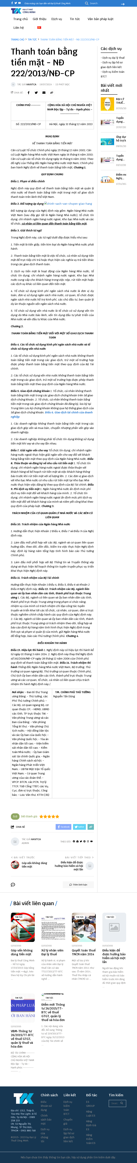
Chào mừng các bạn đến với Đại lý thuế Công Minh (47, 3)
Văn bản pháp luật (101, 19)
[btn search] (122, 4)
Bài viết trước (24, 857)
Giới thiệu (39, 19)
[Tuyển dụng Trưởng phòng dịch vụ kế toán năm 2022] (107, 123)
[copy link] (51, 92)
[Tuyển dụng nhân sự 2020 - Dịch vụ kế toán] (107, 160)
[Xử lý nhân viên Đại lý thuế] (53, 927)
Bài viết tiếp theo (78, 857)
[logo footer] (24, 1098)
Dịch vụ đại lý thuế (114, 57)
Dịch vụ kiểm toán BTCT (67, 1108)
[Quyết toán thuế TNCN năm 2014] (84, 927)
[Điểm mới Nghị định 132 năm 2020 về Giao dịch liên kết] (107, 179)
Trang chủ (20, 19)
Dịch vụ (57, 19)
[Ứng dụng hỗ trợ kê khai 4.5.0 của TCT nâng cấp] (107, 141)
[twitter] (16, 3)
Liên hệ (18, 28)
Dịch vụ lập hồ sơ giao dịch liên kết (68, 1135)
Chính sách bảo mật (46, 1119)
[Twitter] (81, 841)
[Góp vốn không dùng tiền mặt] (23, 927)
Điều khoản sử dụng (46, 1105)
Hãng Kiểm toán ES (90, 1139)
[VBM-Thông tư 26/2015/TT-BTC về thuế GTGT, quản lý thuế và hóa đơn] (23, 1008)
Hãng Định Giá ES (91, 1125)
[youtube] (19, 3)
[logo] (23, 13)
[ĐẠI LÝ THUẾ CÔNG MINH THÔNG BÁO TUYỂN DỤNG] (107, 104)
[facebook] (12, 3)
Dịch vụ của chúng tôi (45, 1135)
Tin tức (75, 19)
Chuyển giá (67, 1121)
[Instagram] (88, 841)
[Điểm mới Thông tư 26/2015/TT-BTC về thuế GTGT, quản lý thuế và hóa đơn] (53, 994)
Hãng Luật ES (90, 1113)
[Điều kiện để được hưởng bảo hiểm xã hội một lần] (114, 927)
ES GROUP (90, 1103)
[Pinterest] (84, 841)
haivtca (31, 84)
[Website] (77, 841)
